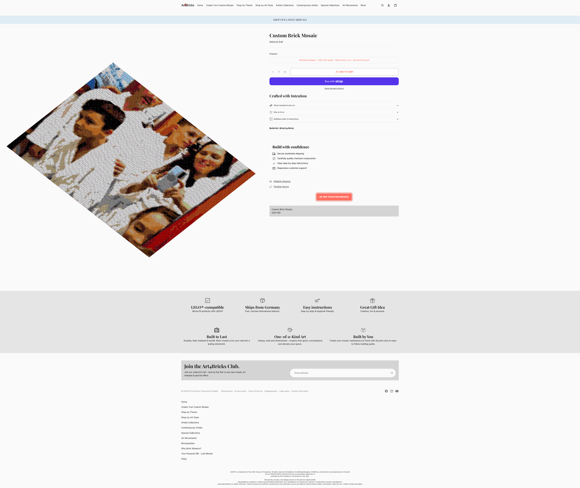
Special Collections (190, 433)
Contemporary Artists (191, 427)
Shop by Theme (189, 412)
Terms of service (255, 391)
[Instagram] (391, 391)
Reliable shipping (282, 181)
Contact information (299, 391)
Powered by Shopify (209, 391)
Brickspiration (188, 443)
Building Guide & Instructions (286, 119)
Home (184, 402)
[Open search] (382, 5)
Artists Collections (190, 422)
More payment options (334, 88)
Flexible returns (281, 186)
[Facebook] (386, 391)
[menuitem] (363, 5)
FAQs (184, 459)
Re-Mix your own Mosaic (334, 197)
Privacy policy (240, 391)
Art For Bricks (194, 391)
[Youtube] (397, 391)
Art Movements (189, 438)
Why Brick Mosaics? (191, 448)
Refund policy (227, 391)
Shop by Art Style (190, 417)
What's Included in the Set (284, 105)
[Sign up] (391, 373)
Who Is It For (279, 112)
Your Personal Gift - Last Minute (197, 453)
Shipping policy (270, 391)
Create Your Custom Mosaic (195, 407)
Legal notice (284, 391)
